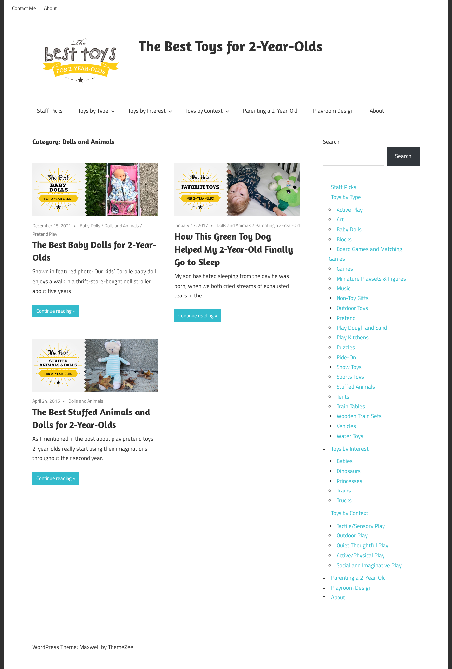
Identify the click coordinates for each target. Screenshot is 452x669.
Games (345, 268)
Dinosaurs (349, 471)
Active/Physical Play (360, 555)
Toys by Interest (147, 110)
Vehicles (346, 426)
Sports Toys (350, 377)
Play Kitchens (353, 337)
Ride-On (346, 357)
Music (343, 288)
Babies (345, 461)
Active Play (350, 209)
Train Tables (351, 406)
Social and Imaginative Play (369, 565)
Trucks (344, 500)
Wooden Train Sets (359, 416)
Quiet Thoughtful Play (362, 545)
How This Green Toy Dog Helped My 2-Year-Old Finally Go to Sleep (233, 249)
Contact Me (24, 8)
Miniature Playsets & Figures (371, 278)
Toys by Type (93, 110)
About (50, 8)
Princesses (349, 481)
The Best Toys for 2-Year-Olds (231, 46)
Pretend (346, 318)
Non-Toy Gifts (353, 298)
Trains (344, 490)
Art (340, 219)
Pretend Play (44, 233)
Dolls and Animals (121, 225)
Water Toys (350, 436)
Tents (343, 396)
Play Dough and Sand (362, 327)
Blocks (344, 239)
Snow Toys (349, 367)
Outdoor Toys (352, 308)
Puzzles (346, 347)
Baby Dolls (90, 225)
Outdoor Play (352, 535)
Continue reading (54, 311)
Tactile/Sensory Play (361, 526)
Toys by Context (204, 110)
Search (331, 142)
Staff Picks (50, 110)
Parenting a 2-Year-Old (270, 110)
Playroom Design (333, 110)
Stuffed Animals (356, 386)
